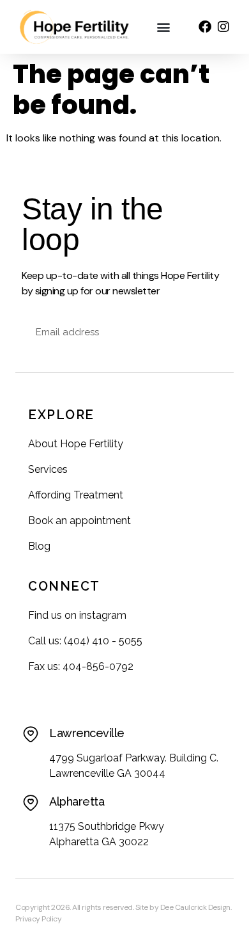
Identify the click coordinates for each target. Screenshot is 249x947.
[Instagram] (223, 26)
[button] (163, 27)
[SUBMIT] (210, 332)
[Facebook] (205, 26)
